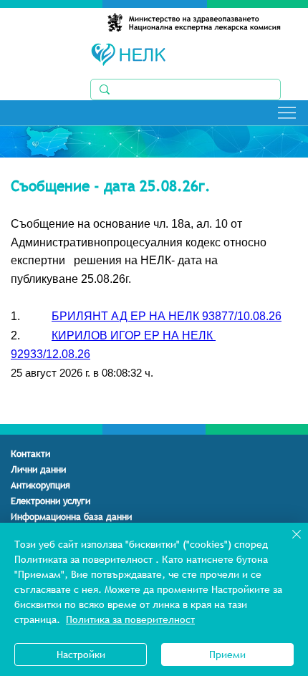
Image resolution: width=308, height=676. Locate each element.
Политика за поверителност (130, 619)
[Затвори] (288, 543)
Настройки (81, 654)
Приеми (227, 654)
